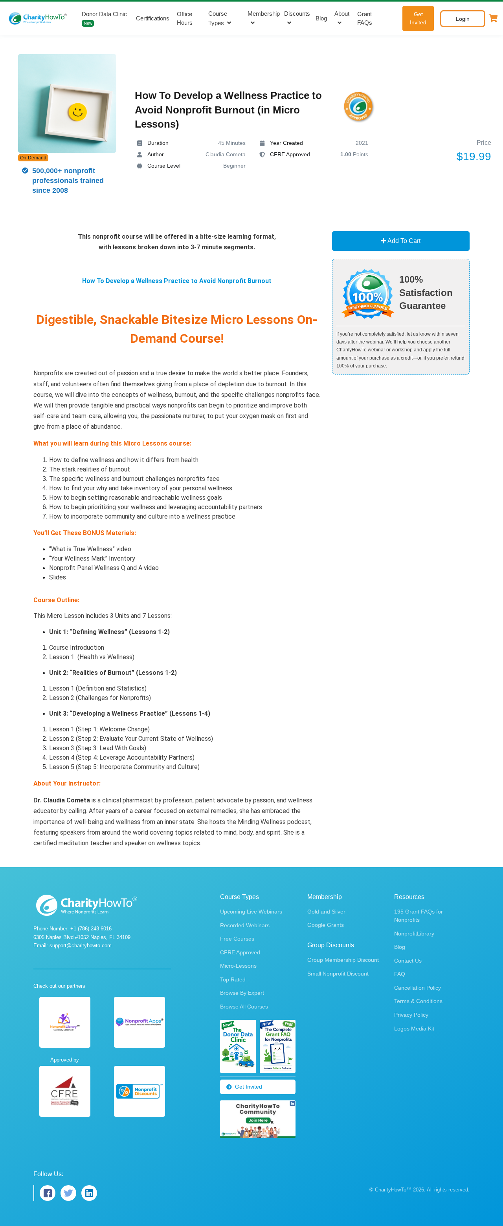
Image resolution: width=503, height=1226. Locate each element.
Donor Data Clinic (104, 18)
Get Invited (418, 18)
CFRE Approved (240, 952)
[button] (493, 18)
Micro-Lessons (238, 966)
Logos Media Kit (414, 1028)
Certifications (152, 18)
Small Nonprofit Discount (338, 973)
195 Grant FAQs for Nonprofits (418, 915)
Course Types (217, 18)
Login (463, 19)
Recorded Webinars (245, 925)
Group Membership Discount (343, 960)
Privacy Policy (411, 1015)
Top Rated (233, 979)
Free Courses (237, 938)
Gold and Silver (326, 911)
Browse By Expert (242, 993)
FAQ (399, 974)
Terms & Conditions (418, 1001)
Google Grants (325, 925)
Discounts (297, 13)
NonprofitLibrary (414, 933)
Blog (321, 18)
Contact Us (408, 960)
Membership (264, 13)
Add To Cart (403, 241)
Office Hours (185, 18)
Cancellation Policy (417, 988)
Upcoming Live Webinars (251, 911)
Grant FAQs (364, 18)
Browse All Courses (244, 1006)
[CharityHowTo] (38, 18)
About (341, 13)
